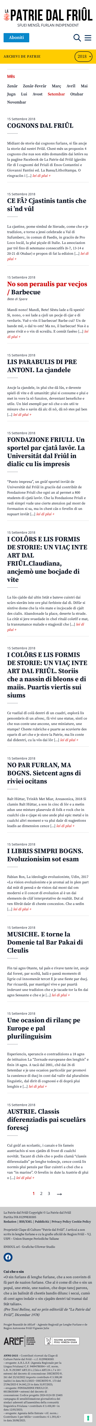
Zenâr (12, 86)
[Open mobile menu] (87, 37)
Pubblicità (42, 1222)
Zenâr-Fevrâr (34, 86)
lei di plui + (41, 175)
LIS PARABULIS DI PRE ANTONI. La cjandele (42, 366)
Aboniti (16, 37)
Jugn (11, 94)
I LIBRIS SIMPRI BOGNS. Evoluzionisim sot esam (45, 855)
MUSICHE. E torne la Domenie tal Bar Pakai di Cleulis (45, 942)
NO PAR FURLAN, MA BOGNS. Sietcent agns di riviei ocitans (44, 773)
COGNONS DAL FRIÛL (40, 125)
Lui (24, 94)
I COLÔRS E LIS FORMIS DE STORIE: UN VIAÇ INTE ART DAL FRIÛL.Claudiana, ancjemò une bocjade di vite (47, 559)
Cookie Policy (81, 1222)
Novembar (16, 102)
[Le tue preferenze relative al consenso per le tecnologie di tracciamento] (88, 1418)
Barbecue (47, 288)
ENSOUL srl (12, 1247)
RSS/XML (25, 1222)
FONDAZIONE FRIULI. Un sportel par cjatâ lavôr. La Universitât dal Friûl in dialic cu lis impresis (46, 452)
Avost (37, 94)
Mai (84, 86)
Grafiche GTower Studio (38, 1247)
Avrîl (71, 86)
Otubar (76, 94)
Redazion (10, 1222)
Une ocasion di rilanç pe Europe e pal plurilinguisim (43, 1028)
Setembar (56, 94)
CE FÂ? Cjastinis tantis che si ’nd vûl (46, 205)
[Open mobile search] (77, 37)
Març (56, 86)
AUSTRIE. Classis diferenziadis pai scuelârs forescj (46, 1119)
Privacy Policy (61, 1222)
